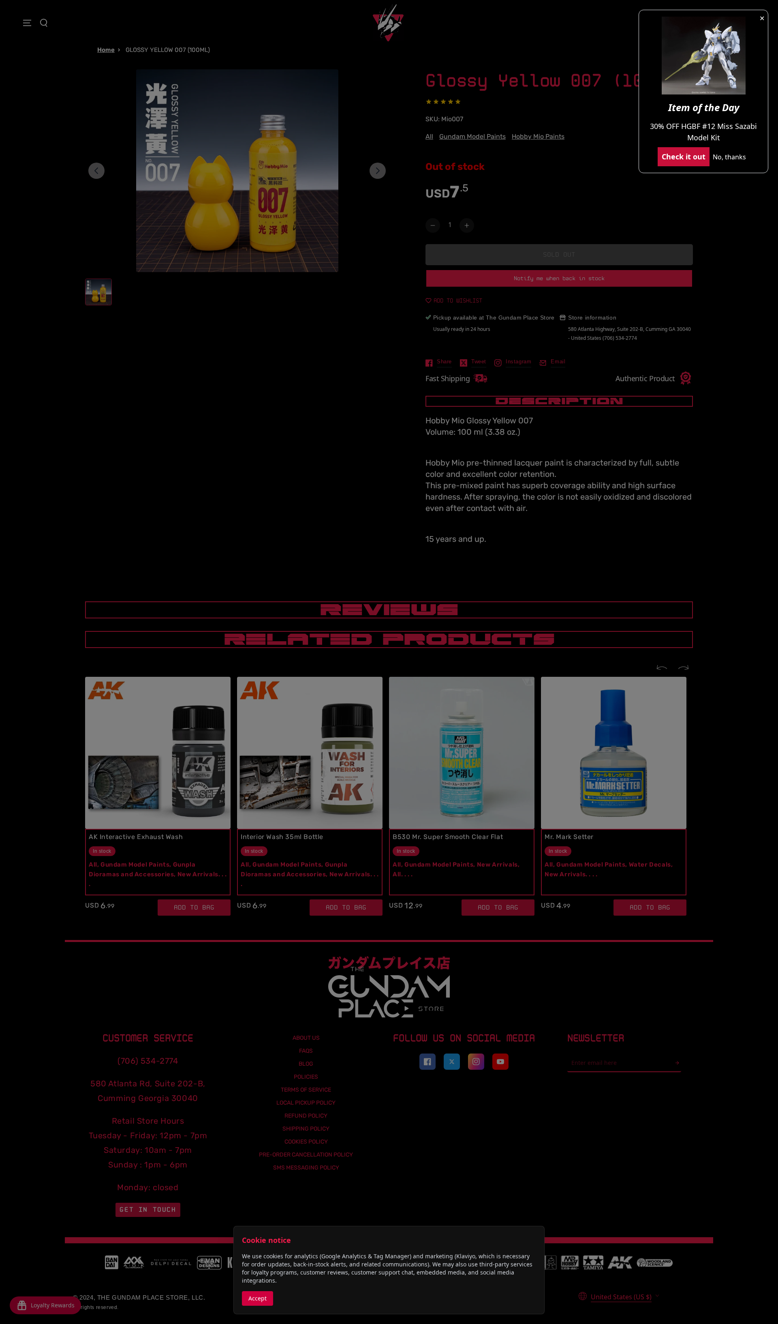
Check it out (683, 156)
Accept (257, 1298)
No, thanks (729, 156)
